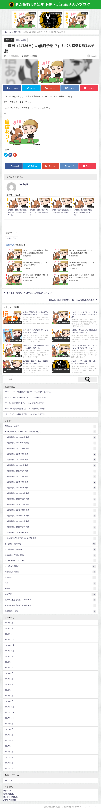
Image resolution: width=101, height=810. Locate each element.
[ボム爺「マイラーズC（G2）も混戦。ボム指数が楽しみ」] (74, 367)
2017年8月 (9, 729)
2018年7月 (9, 667)
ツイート (8, 780)
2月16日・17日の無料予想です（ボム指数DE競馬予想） (26, 397)
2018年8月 (9, 662)
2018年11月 (9, 645)
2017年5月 (9, 746)
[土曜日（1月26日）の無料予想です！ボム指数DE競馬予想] (73, 279)
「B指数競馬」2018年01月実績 (50, 493)
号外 (50, 583)
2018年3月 (9, 690)
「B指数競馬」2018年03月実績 (50, 504)
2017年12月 (9, 707)
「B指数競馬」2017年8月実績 (50, 482)
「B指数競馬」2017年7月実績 (50, 476)
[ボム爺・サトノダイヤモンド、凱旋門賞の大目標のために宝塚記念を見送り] (74, 319)
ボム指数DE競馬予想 (50, 544)
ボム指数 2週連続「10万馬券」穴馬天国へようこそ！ (30, 293)
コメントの (10, 797)
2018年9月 (9, 656)
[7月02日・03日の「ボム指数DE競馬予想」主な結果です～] (74, 336)
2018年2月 (9, 696)
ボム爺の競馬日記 (50, 566)
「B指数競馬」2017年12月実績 (50, 448)
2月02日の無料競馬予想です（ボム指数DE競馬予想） (25, 408)
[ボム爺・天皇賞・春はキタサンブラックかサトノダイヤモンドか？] (74, 351)
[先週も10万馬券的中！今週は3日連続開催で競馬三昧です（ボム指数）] (26, 318)
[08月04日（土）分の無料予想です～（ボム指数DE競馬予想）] (26, 351)
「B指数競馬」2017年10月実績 (50, 437)
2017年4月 (9, 752)
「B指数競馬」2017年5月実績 (50, 465)
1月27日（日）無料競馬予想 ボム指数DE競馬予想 (71, 300)
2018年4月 (9, 684)
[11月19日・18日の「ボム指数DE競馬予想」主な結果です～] (26, 367)
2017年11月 (9, 712)
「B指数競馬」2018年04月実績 (50, 510)
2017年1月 (9, 768)
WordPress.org (9, 800)
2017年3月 (9, 757)
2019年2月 (9, 628)
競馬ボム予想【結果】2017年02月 (50, 605)
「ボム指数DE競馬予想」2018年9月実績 (50, 538)
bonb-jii (23, 184)
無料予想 (9, 40)
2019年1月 (9, 634)
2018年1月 (9, 701)
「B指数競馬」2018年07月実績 (50, 527)
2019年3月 (9, 623)
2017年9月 (9, 724)
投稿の (8, 794)
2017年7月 (9, 735)
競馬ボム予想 (21, 40)
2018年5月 (9, 679)
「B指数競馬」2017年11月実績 (50, 443)
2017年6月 (9, 740)
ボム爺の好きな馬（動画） (50, 555)
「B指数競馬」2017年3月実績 (50, 454)
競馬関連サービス (50, 611)
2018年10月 (9, 651)
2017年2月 (9, 763)
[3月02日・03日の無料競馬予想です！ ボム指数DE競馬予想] (17, 207)
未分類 (50, 589)
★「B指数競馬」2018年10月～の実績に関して (50, 432)
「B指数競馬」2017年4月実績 (50, 460)
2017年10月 (9, 718)
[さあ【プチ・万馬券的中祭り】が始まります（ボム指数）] (26, 336)
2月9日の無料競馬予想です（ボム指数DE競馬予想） (25, 403)
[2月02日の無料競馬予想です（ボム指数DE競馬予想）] (83, 207)
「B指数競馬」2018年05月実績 (50, 516)
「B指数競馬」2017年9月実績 (50, 488)
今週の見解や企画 (50, 572)
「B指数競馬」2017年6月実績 (50, 471)
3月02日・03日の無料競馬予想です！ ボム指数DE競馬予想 (27, 392)
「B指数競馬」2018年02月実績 (50, 499)
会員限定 (50, 577)
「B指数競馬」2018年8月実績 (50, 533)
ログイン (7, 791)
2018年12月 (9, 639)
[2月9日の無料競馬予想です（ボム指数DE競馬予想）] (61, 206)
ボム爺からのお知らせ (50, 549)
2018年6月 (9, 673)
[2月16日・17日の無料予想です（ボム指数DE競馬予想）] (39, 207)
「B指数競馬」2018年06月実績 (50, 521)
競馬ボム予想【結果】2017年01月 (50, 600)
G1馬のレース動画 (50, 426)
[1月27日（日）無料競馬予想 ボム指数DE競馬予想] (27, 279)
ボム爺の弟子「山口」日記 (50, 561)
